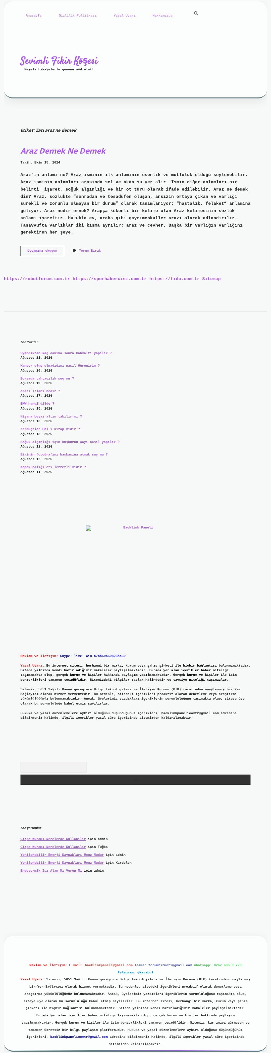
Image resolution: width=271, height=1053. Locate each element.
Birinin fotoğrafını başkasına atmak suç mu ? (64, 454)
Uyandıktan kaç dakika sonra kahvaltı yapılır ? (66, 353)
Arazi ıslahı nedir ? (40, 391)
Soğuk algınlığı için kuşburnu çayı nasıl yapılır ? (70, 442)
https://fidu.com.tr (174, 278)
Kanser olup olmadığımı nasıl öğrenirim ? (60, 366)
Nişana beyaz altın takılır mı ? (51, 416)
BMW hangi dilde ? (37, 404)
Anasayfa (34, 16)
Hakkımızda (163, 16)
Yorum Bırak (90, 251)
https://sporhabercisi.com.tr (110, 278)
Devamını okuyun (45, 252)
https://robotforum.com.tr (37, 278)
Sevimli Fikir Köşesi (59, 61)
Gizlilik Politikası (78, 16)
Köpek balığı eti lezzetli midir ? (53, 467)
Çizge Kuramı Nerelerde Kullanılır (53, 839)
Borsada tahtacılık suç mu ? (47, 379)
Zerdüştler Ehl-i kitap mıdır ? (50, 429)
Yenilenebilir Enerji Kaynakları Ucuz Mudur (62, 855)
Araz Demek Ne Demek (62, 151)
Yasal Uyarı (125, 16)
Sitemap (211, 278)
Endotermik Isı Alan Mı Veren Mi (51, 871)
